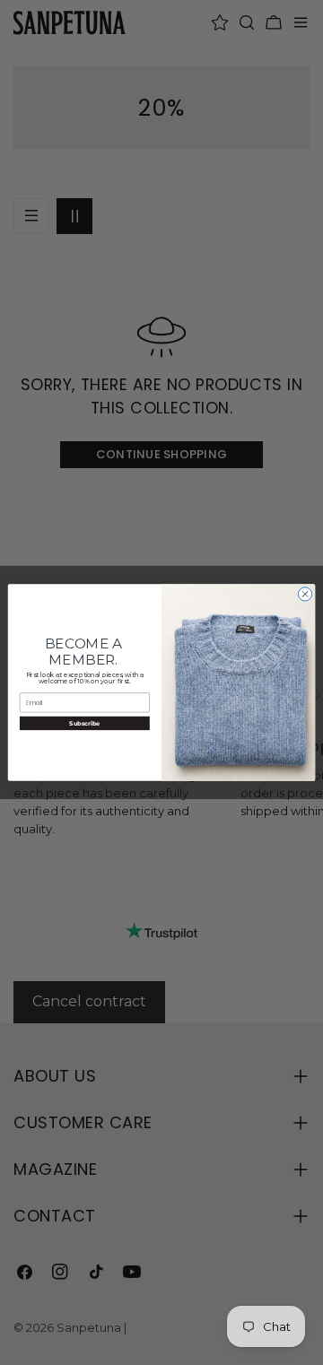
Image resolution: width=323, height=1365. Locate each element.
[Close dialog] (304, 594)
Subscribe (84, 722)
